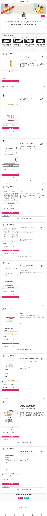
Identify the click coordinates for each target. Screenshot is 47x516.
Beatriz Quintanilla (8, 86)
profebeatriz (12, 86)
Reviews (11, 84)
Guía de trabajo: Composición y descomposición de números (28, 228)
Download (11, 81)
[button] (1, 1)
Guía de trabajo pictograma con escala (28, 312)
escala (34, 315)
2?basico (34, 146)
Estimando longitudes (26, 57)
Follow (43, 16)
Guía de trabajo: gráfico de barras (29, 358)
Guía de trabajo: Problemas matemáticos (27, 266)
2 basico (27, 193)
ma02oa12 (34, 454)
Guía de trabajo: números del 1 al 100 (29, 190)
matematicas (22, 193)
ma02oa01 (34, 193)
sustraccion (22, 270)
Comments (5, 84)
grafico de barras (35, 361)
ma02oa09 (26, 270)
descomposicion (23, 232)
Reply (13, 88)
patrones (30, 454)
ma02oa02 (38, 193)
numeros (30, 193)
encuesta (34, 408)
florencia (12, 53)
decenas (31, 232)
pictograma (30, 315)
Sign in (26, 497)
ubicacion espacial (29, 146)
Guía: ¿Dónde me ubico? (26, 143)
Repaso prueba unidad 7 (26, 451)
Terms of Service (12, 503)
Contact (34, 503)
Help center (23, 503)
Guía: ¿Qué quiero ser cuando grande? (28, 99)
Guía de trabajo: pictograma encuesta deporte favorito (27, 405)
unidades (27, 232)
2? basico (22, 101)
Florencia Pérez (8, 53)
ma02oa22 (38, 315)
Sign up (20, 497)
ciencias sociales (23, 146)
